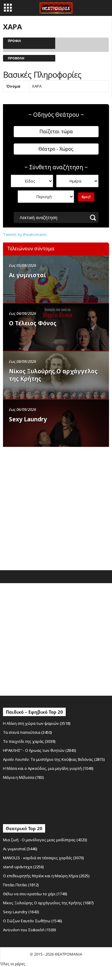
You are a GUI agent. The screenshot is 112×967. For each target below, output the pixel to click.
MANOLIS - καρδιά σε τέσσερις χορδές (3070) (43, 857)
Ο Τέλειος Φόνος (32, 323)
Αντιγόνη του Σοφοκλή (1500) (29, 929)
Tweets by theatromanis (25, 234)
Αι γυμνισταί (27, 275)
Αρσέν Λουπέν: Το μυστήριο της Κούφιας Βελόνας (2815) (54, 759)
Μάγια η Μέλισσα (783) (23, 777)
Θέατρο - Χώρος (56, 149)
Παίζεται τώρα (56, 131)
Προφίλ (14, 40)
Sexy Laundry (28, 419)
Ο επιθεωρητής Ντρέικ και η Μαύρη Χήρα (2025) (46, 875)
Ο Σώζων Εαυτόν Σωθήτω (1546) (32, 920)
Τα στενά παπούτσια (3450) (27, 732)
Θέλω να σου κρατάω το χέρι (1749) (35, 893)
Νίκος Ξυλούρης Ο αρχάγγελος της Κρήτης (53, 375)
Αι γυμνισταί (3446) (20, 848)
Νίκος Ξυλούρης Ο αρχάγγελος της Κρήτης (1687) (48, 902)
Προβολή (16, 58)
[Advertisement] (56, 507)
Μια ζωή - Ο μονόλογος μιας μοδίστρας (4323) (45, 839)
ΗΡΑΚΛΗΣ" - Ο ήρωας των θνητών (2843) (39, 750)
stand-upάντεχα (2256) (23, 866)
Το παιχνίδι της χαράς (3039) (29, 741)
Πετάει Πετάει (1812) (21, 884)
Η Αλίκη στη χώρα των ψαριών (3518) (36, 723)
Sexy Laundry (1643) (21, 911)
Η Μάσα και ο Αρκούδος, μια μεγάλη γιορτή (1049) (48, 768)
